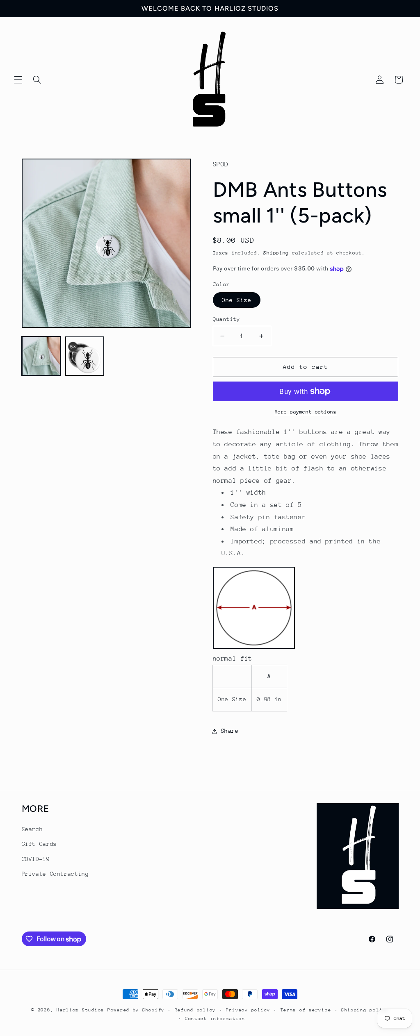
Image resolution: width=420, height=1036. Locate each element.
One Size (236, 300)
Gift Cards (39, 844)
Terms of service (306, 1010)
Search (32, 829)
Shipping (276, 253)
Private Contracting (55, 873)
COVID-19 (36, 859)
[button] (18, 79)
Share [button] (230, 730)
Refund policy (195, 1010)
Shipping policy (365, 1010)
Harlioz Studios (80, 1010)
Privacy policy (248, 1010)
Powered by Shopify (135, 1010)
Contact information (215, 1018)
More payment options (306, 412)
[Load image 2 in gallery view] (85, 356)
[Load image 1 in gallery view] (41, 356)
